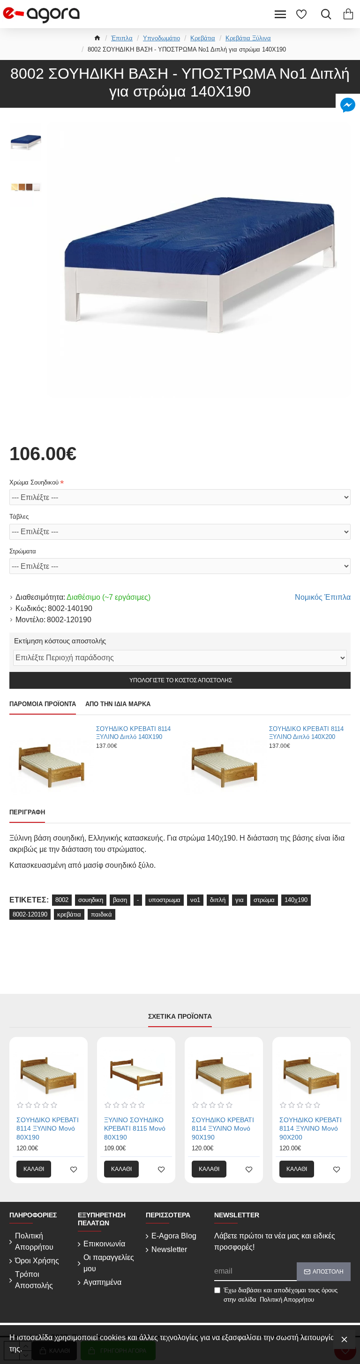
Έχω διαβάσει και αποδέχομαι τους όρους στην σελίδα (281, 1295)
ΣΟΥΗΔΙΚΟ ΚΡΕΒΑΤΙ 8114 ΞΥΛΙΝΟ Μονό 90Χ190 (223, 1128)
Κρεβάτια (202, 38)
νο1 (195, 899)
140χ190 (296, 899)
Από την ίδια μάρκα (117, 704)
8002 (61, 899)
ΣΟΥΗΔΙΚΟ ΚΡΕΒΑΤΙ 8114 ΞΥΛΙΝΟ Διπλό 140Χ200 (306, 732)
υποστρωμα (164, 899)
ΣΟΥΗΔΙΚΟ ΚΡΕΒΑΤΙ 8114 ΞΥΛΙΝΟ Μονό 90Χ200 (310, 1128)
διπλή (217, 899)
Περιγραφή (27, 812)
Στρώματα (22, 551)
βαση (120, 899)
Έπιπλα (122, 38)
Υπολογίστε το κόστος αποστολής (180, 680)
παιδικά (101, 914)
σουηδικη (90, 899)
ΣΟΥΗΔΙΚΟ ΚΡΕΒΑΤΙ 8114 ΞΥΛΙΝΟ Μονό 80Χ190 (47, 1128)
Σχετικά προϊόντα (180, 1016)
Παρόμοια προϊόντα (42, 704)
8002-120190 (30, 914)
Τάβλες (19, 516)
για (239, 899)
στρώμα (264, 899)
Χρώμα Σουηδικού (34, 482)
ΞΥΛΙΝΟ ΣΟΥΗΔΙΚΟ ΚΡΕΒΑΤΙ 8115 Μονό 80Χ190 (134, 1128)
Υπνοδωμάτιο (161, 38)
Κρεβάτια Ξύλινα (248, 38)
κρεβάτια (69, 914)
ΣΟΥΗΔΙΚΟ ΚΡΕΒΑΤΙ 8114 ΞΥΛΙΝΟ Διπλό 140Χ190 (133, 732)
